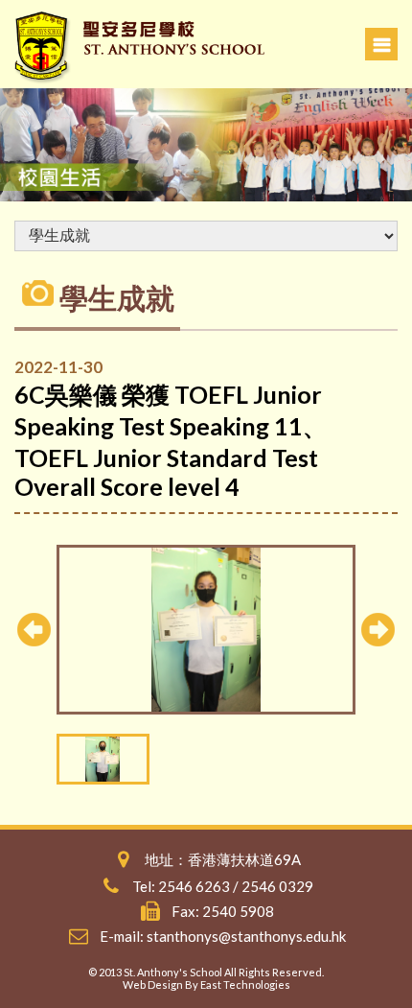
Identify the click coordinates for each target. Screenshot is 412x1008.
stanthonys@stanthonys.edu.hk (246, 936)
